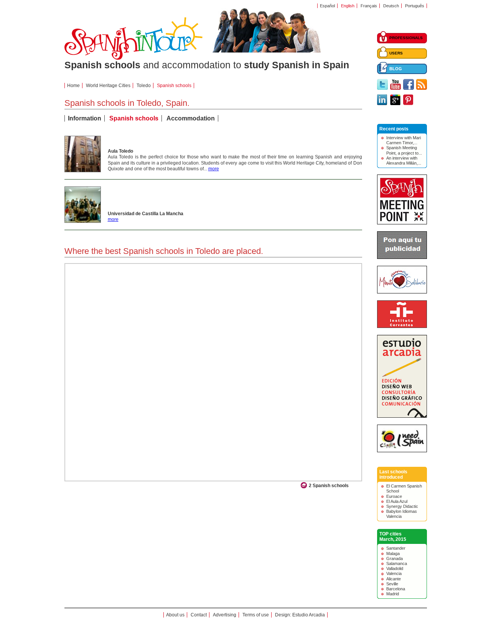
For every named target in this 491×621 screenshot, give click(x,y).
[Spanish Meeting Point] (402, 223)
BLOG (395, 68)
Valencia (394, 573)
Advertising (224, 615)
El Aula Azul (396, 501)
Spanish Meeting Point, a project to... (404, 150)
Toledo (144, 85)
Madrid (392, 593)
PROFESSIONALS (406, 38)
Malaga (393, 553)
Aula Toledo (120, 151)
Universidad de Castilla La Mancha (145, 213)
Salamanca (396, 563)
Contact (199, 615)
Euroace (394, 496)
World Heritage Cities (108, 85)
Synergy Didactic (402, 506)
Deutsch (391, 5)
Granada (394, 558)
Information (84, 118)
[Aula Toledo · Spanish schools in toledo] (83, 170)
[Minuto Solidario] (402, 292)
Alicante (393, 579)
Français (369, 5)
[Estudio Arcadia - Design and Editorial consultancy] (402, 416)
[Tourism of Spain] (402, 450)
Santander (395, 548)
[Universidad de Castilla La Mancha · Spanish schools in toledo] (83, 221)
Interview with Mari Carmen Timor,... (403, 140)
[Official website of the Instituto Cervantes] (402, 326)
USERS (396, 53)
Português (414, 5)
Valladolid (394, 568)
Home (73, 85)
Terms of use (255, 615)
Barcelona (395, 588)
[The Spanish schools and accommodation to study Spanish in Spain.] (133, 58)
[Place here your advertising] (402, 257)
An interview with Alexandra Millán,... (403, 160)
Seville (392, 583)
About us (175, 615)
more (213, 168)
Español (327, 5)
